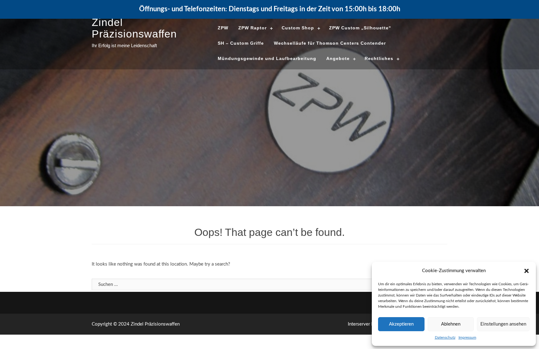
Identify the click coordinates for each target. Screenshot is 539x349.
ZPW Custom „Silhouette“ (360, 27)
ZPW (223, 27)
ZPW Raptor (252, 27)
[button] (526, 271)
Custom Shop (298, 27)
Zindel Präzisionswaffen (134, 28)
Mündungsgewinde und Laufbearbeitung (267, 58)
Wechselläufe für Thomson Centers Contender (330, 43)
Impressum (467, 337)
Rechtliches (379, 58)
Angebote (338, 58)
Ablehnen (450, 324)
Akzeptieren (401, 324)
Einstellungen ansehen (503, 324)
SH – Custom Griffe (241, 43)
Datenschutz (445, 337)
